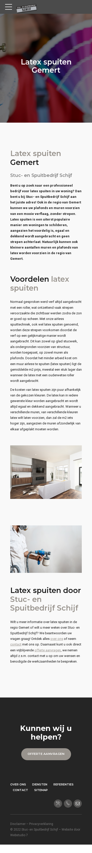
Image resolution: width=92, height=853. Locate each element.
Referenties (63, 784)
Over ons (18, 784)
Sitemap (41, 790)
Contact (20, 790)
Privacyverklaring (41, 824)
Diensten (39, 784)
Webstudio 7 (19, 835)
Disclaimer (18, 824)
